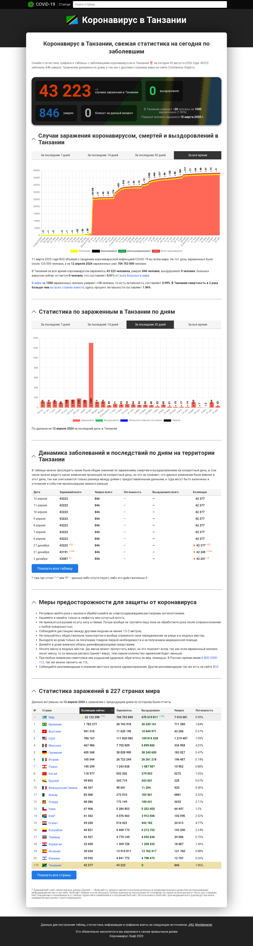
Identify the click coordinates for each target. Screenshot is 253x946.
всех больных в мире (134, 275)
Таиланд (54, 837)
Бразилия (55, 724)
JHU (191, 925)
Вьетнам (55, 731)
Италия (54, 759)
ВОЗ (215, 667)
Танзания (55, 865)
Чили (52, 809)
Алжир (53, 795)
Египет (53, 823)
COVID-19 (45, 4)
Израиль (54, 858)
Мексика (55, 745)
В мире (36, 283)
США (52, 738)
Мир (51, 717)
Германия (55, 752)
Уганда (53, 802)
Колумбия (55, 830)
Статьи (64, 4)
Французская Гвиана (63, 788)
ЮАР (52, 816)
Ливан (53, 766)
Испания (54, 851)
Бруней (54, 781)
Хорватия (55, 844)
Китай (53, 774)
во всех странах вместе (67, 287)
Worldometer (203, 925)
